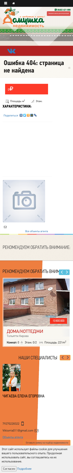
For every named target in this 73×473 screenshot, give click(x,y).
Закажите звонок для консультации (58, 13)
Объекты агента (13, 437)
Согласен (9, 469)
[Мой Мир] (32, 114)
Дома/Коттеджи (25, 331)
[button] (5, 3)
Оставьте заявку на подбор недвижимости (47, 442)
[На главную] (13, 3)
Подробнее (24, 469)
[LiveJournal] (35, 114)
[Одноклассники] (28, 114)
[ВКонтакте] (21, 114)
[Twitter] (24, 114)
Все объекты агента (36, 231)
